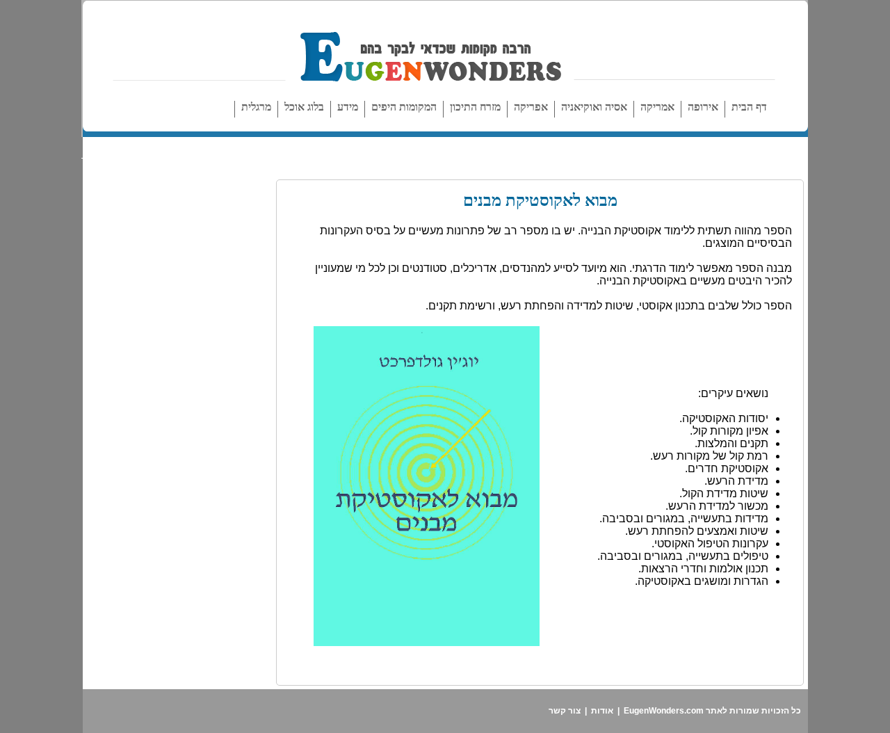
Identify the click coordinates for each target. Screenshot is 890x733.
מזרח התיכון (475, 107)
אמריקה (657, 107)
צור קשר (565, 711)
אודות (602, 711)
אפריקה (531, 107)
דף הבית (749, 107)
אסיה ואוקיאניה (594, 107)
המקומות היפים (404, 107)
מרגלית (256, 107)
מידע (347, 107)
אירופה (703, 107)
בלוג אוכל (304, 107)
